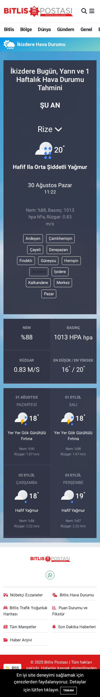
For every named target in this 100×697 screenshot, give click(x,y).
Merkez (63, 282)
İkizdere (39, 271)
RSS (15, 668)
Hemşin (71, 260)
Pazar (49, 293)
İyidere (60, 271)
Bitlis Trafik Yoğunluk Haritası (25, 610)
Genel (86, 29)
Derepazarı (58, 249)
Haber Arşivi (21, 640)
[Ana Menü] (91, 11)
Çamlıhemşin (60, 238)
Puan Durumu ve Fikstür (69, 610)
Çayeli (35, 249)
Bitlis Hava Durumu (77, 595)
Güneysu (48, 260)
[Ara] (84, 11)
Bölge (26, 29)
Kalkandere (38, 282)
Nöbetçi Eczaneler (26, 595)
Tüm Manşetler (23, 626)
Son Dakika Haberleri (77, 626)
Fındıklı (25, 260)
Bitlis (9, 29)
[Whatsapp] (50, 575)
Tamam (68, 690)
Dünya (44, 29)
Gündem (65, 29)
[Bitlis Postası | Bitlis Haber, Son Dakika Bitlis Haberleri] (38, 11)
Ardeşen (33, 238)
